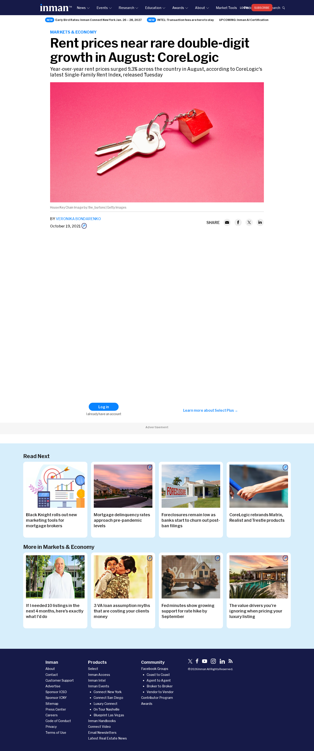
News (81, 8)
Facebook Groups (154, 669)
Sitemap (52, 704)
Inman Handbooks (102, 721)
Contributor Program (157, 698)
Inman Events (98, 686)
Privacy (51, 726)
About (200, 8)
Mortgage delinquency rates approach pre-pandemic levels (122, 520)
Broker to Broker (160, 686)
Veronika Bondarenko (78, 218)
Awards (178, 8)
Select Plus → (226, 410)
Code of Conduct (58, 721)
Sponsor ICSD (56, 692)
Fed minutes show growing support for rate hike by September (188, 611)
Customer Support (60, 680)
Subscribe (262, 7)
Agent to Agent (159, 680)
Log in (244, 7)
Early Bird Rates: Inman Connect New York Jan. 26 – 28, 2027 (98, 20)
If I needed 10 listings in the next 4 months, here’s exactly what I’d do (54, 611)
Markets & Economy (73, 31)
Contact (52, 675)
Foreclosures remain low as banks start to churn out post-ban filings (191, 520)
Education (153, 8)
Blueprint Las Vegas (109, 715)
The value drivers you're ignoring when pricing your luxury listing (255, 611)
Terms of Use (56, 732)
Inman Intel (97, 680)
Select (93, 669)
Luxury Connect (105, 704)
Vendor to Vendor (160, 692)
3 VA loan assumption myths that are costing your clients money (122, 611)
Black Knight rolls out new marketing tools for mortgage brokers (51, 520)
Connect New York (108, 692)
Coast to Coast (158, 675)
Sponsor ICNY (56, 698)
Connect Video (99, 726)
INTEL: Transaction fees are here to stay (185, 20)
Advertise (53, 686)
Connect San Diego (108, 698)
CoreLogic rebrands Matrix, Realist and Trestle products (257, 517)
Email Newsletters (102, 732)
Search (274, 8)
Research (126, 8)
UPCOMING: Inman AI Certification (243, 20)
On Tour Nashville (107, 709)
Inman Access (99, 675)
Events (102, 8)
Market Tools (226, 8)
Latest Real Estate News (107, 738)
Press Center (56, 709)
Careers (52, 715)
